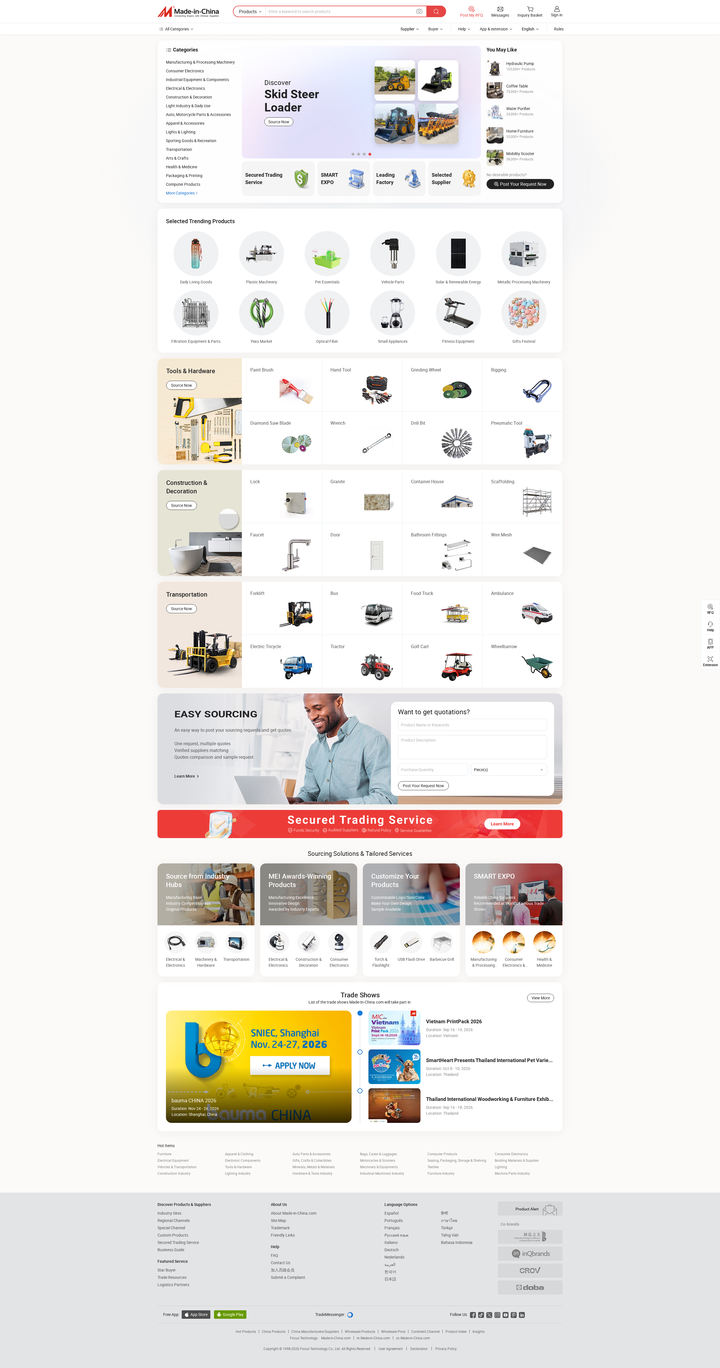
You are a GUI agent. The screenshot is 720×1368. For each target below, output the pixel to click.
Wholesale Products (360, 1331)
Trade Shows (360, 994)
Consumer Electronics (511, 1154)
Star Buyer (167, 1270)
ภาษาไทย (449, 1220)
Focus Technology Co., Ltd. (320, 1348)
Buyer (433, 29)
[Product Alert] (530, 1208)
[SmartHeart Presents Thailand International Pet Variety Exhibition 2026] (394, 1066)
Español (391, 1213)
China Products (273, 1331)
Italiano (391, 1242)
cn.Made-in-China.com (413, 1338)
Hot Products (246, 1331)
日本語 (390, 1279)
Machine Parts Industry (512, 1173)
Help (462, 29)
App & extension (494, 29)
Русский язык (396, 1235)
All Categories (177, 29)
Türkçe (447, 1227)
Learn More (185, 776)
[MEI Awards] (530, 1237)
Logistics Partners (173, 1284)
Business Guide (171, 1249)
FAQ (274, 1255)
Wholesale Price (393, 1331)
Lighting (501, 1167)
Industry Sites (169, 1213)
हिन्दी (444, 1213)
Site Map (278, 1220)
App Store (196, 1314)
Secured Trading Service (178, 1242)
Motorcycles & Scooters (377, 1160)
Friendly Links (283, 1235)
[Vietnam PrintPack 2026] (394, 1028)
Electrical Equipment (173, 1160)
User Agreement (391, 1348)
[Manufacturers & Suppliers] (188, 11)
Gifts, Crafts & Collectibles (311, 1160)
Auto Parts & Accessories (311, 1154)
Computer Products (442, 1154)
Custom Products (173, 1235)
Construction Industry (174, 1173)
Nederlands (394, 1257)
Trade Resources (172, 1277)
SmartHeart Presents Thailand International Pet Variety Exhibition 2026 (507, 1060)
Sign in (556, 14)
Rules (559, 29)
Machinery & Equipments (379, 1167)
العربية (389, 1264)
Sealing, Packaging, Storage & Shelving (457, 1160)
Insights (478, 1331)
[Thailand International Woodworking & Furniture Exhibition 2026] (394, 1105)
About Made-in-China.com (293, 1213)
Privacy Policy (446, 1348)
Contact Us (280, 1262)
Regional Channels (174, 1220)
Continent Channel (425, 1331)
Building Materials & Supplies (517, 1160)
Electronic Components (242, 1160)
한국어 (390, 1271)
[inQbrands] (530, 1254)
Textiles (433, 1167)
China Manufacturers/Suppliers (315, 1331)
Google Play (230, 1314)
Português (393, 1220)
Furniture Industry (441, 1173)
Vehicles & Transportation (177, 1167)
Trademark (280, 1227)
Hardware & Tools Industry (312, 1173)
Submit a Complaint (288, 1277)
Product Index (456, 1331)
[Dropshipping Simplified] (530, 1287)
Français (392, 1227)
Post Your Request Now (523, 184)
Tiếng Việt (450, 1235)
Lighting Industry (238, 1173)
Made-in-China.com (336, 1338)
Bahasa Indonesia (456, 1242)
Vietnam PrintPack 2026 (454, 1021)
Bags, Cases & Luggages (378, 1154)
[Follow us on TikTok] (481, 1314)
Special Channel (171, 1227)
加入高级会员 (282, 1270)
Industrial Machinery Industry (382, 1173)
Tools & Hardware (238, 1167)
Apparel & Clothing (239, 1154)
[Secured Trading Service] (360, 824)
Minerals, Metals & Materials (313, 1167)
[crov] (530, 1271)
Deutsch (391, 1249)
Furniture (164, 1154)
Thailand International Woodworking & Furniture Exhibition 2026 (499, 1099)
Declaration (419, 1348)
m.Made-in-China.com (373, 1338)
